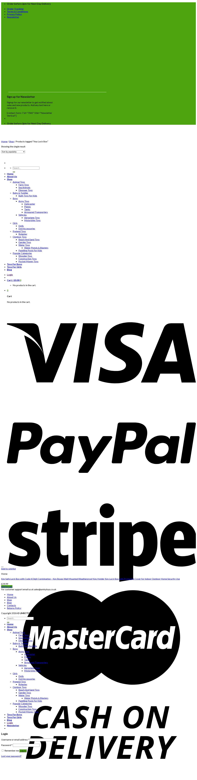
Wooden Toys (25, 256)
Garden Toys (24, 242)
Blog (9, 269)
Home (10, 173)
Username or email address (15, 739)
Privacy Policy (14, 14)
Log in (23, 751)
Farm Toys (23, 184)
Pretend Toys (19, 231)
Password (6, 745)
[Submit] (14, 171)
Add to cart (6, 586)
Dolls (21, 225)
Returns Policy (14, 608)
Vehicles (22, 214)
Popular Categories (22, 253)
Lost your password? (11, 756)
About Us (12, 176)
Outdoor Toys (20, 236)
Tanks (27, 209)
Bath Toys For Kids (27, 195)
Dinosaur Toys (25, 190)
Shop (9, 179)
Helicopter (29, 203)
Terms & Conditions (17, 11)
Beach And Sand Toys (29, 239)
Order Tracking (15, 8)
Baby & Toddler (20, 193)
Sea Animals (24, 187)
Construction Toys (27, 258)
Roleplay (22, 234)
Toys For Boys (14, 264)
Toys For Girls (14, 266)
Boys (15, 198)
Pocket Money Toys (28, 261)
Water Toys (24, 245)
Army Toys (23, 201)
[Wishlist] (2, 566)
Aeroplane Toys (32, 217)
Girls (15, 223)
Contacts (11, 605)
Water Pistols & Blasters (36, 247)
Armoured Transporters (36, 212)
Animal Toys (19, 182)
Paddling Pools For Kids (30, 250)
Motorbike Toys (32, 220)
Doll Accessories (26, 228)
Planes (27, 206)
